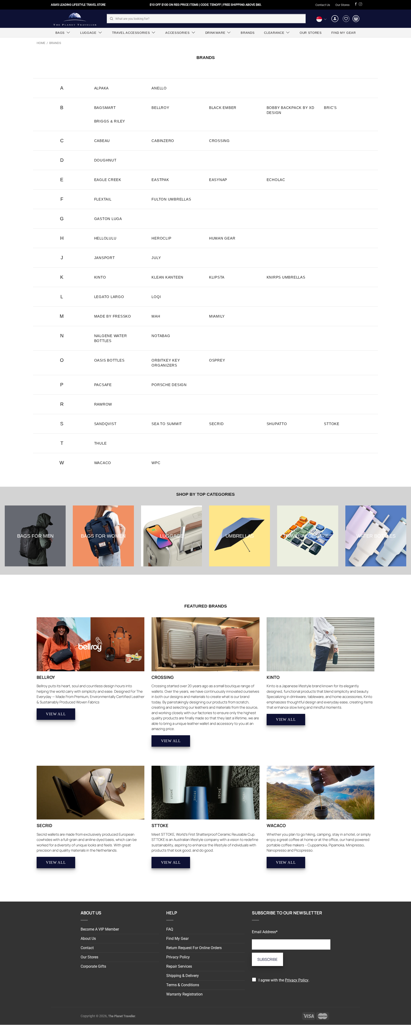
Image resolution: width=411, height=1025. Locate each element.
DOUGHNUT (105, 160)
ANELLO (159, 88)
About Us (88, 938)
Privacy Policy (178, 957)
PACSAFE (103, 385)
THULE (100, 443)
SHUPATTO (277, 424)
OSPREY (217, 360)
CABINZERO (163, 141)
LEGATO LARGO (109, 297)
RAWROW (103, 404)
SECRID (216, 424)
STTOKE (331, 424)
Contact (87, 948)
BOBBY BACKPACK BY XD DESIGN (290, 110)
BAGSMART (105, 108)
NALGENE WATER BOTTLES (110, 338)
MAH (156, 316)
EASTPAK (160, 180)
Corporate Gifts (93, 966)
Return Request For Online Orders (194, 948)
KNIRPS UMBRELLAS (286, 277)
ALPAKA (101, 88)
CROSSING (219, 141)
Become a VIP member (100, 929)
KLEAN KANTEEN (167, 277)
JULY (156, 258)
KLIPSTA (217, 277)
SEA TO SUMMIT (167, 424)
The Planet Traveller (74, 19)
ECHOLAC (276, 180)
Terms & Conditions (182, 985)
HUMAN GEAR (222, 238)
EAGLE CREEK (107, 180)
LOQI (156, 297)
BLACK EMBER (222, 108)
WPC (156, 463)
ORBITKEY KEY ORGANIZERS (166, 362)
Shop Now (35, 538)
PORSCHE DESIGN (169, 385)
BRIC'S (330, 108)
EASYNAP (218, 180)
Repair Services (179, 966)
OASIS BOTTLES (109, 360)
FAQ (169, 929)
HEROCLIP (161, 238)
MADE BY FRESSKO (112, 316)
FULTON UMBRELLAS (171, 199)
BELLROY (160, 108)
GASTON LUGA (108, 219)
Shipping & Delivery (182, 975)
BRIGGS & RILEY (109, 121)
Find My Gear (177, 938)
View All (56, 714)
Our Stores (342, 5)
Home (41, 43)
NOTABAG (161, 336)
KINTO (100, 277)
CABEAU (102, 141)
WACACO (102, 463)
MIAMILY (217, 316)
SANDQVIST (105, 424)
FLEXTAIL (103, 199)
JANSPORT (104, 258)
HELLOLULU (105, 238)
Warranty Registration (184, 994)
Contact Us (322, 5)
